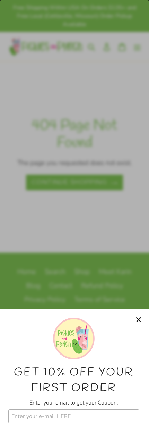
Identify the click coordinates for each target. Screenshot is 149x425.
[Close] (138, 320)
